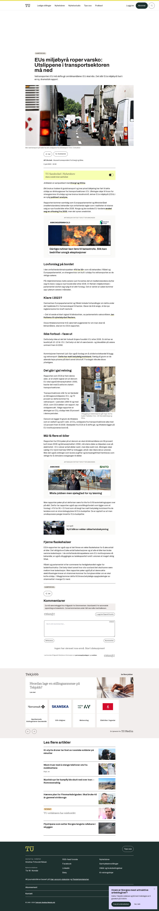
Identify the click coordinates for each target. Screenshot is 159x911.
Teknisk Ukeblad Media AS (45, 902)
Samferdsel (40, 53)
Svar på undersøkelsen (121, 904)
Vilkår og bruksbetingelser (110, 868)
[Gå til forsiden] (27, 5)
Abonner (141, 6)
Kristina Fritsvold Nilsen (36, 862)
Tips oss (128, 849)
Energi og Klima (77, 183)
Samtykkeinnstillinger (108, 864)
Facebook (66, 864)
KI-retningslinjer (106, 873)
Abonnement (31, 887)
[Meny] (152, 6)
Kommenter (62, 154)
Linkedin (66, 868)
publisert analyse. (59, 197)
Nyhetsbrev (104, 859)
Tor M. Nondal (31, 871)
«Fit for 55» (78, 270)
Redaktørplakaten (81, 879)
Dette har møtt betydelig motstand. (75, 357)
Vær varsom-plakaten (60, 879)
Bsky (64, 873)
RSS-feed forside (70, 859)
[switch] (111, 175)
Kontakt (29, 894)
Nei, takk (137, 904)
